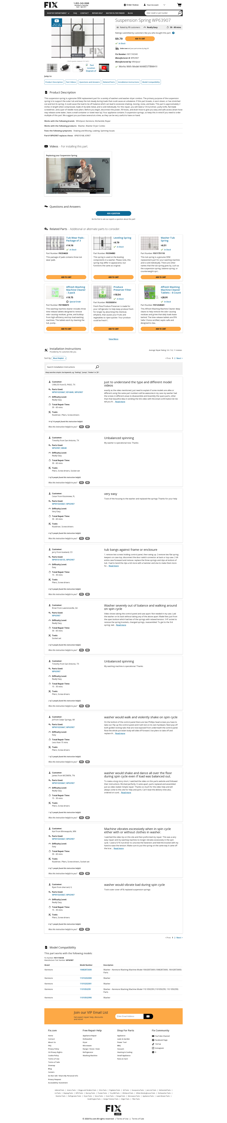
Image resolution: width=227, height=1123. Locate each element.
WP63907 (79, 392)
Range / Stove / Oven (91, 1049)
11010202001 (86, 983)
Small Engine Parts (94, 1099)
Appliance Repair (90, 1036)
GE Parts (126, 1090)
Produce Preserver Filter (122, 288)
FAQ (75, 13)
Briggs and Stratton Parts (87, 1090)
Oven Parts (110, 1096)
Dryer (85, 1042)
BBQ (119, 1045)
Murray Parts (90, 1093)
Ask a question (113, 213)
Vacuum (120, 1049)
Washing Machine (90, 1055)
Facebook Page (161, 1040)
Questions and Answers (89, 82)
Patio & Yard (122, 1059)
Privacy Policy (53, 1049)
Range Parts (120, 1096)
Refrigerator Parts (74, 1096)
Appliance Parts (148, 1096)
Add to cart (140, 38)
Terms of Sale (54, 1062)
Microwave (87, 1045)
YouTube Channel (162, 1036)
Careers (51, 1072)
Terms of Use (53, 1059)
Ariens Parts (71, 1090)
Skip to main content (114, 14)
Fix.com (52, 1030)
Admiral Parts (59, 1090)
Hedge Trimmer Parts (110, 1099)
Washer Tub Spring (168, 239)
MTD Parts (79, 1093)
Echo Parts (103, 1090)
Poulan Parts (102, 1093)
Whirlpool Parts (127, 1093)
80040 (64, 448)
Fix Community (160, 1030)
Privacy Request (54, 1079)
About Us (52, 1042)
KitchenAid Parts (165, 1090)
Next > (180, 358)
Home (50, 1036)
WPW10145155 (58, 559)
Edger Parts (125, 1099)
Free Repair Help (92, 1030)
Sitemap (51, 1065)
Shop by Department (57, 13)
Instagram (159, 1048)
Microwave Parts (134, 1096)
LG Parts (58, 1093)
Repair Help (97, 13)
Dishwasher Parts (164, 1093)
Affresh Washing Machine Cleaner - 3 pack (76, 290)
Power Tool (122, 1042)
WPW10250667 (58, 392)
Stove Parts (99, 1096)
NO (87, 426)
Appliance (121, 1036)
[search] (180, 13)
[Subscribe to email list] (148, 1016)
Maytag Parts (68, 1093)
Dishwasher (87, 1039)
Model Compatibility (151, 82)
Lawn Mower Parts (163, 1096)
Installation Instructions (128, 82)
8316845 (70, 392)
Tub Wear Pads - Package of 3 (75, 239)
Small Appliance (123, 1055)
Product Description (54, 82)
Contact (84, 13)
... (119, 401)
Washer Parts (60, 1096)
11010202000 (86, 978)
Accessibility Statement (58, 1083)
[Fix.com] (52, 5)
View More (113, 339)
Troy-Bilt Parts (115, 1093)
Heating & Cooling (124, 1052)
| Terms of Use (121, 1118)
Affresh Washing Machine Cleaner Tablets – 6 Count (171, 290)
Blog (130, 13)
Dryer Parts (88, 1096)
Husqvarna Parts (138, 1090)
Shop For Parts (125, 1030)
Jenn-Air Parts (151, 1090)
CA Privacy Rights (55, 1052)
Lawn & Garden (123, 1039)
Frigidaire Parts (114, 1090)
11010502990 (86, 997)
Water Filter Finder (115, 13)
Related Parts (109, 82)
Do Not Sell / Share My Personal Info (62, 1076)
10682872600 (86, 969)
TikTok (158, 1044)
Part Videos (71, 82)
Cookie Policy (53, 1055)
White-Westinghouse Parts (145, 1093)
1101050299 (85, 989)
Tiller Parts (136, 1099)
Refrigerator (88, 1052)
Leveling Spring (122, 237)
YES (81, 426)
